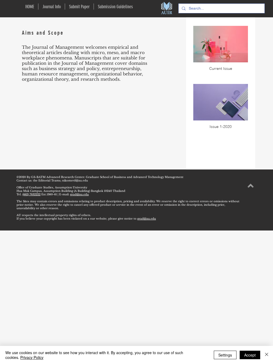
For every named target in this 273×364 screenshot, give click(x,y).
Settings (225, 355)
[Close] (266, 355)
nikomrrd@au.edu (75, 180)
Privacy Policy (31, 357)
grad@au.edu (79, 194)
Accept (250, 355)
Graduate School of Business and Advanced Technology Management (135, 177)
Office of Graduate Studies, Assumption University (52, 187)
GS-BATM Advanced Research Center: (58, 177)
